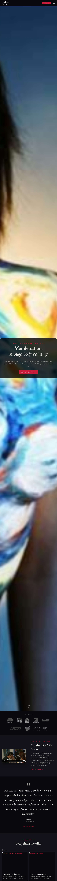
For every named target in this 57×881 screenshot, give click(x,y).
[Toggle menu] (53, 2)
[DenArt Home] (5, 3)
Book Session (46, 2)
